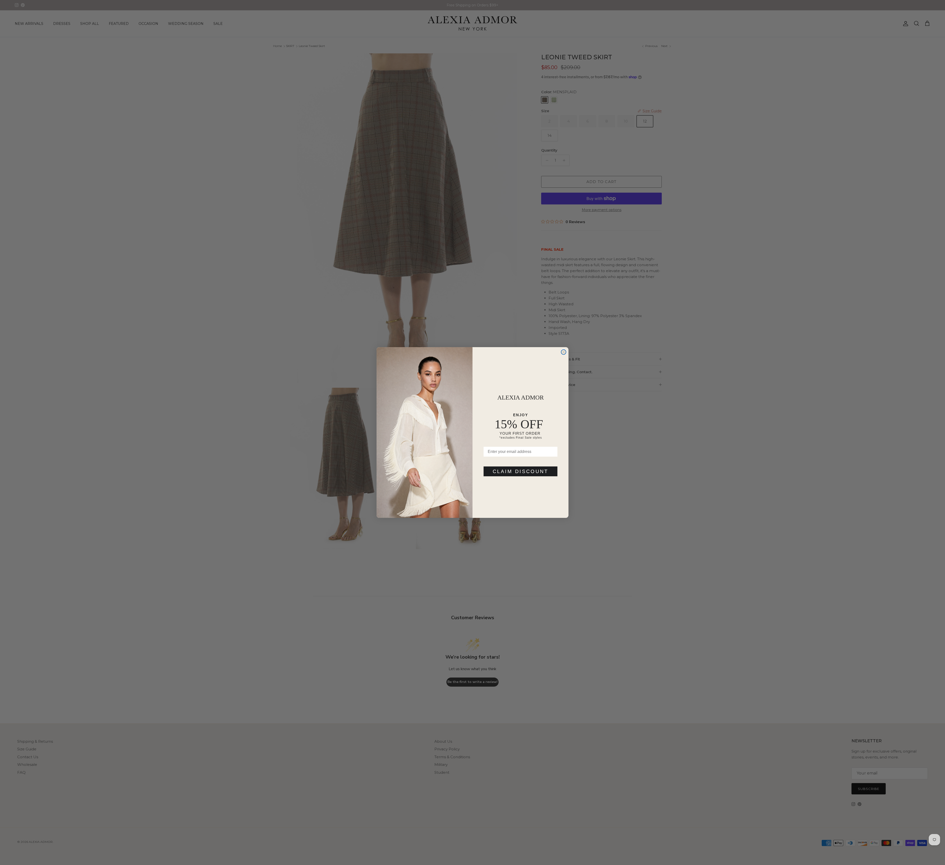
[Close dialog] (563, 352)
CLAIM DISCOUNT (520, 471)
